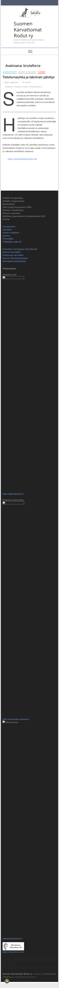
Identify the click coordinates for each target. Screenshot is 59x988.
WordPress (7, 977)
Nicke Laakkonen (11, 82)
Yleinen (41, 72)
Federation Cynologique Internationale (20, 249)
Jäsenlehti (7, 229)
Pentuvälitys (8, 238)
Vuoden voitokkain (11, 232)
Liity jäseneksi (9, 226)
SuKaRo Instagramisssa (13, 201)
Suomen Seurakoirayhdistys (15, 258)
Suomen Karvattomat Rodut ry (28, 30)
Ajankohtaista (10, 72)
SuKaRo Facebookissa (13, 198)
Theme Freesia (50, 974)
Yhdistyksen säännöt (12, 241)
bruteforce (9, 87)
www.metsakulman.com (13, 951)
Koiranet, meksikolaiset (13, 210)
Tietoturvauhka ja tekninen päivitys (28, 77)
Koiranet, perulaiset (11, 213)
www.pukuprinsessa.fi (12, 938)
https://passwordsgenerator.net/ (22, 158)
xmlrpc (25, 87)
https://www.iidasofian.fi (13, 493)
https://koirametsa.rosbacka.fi (16, 719)
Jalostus (6, 235)
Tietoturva (18, 87)
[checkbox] (7, 981)
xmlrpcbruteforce (35, 87)
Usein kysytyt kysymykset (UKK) (17, 207)
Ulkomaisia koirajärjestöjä (14, 261)
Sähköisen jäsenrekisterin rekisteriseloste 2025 (24, 216)
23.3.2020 (26, 82)
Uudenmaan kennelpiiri (13, 255)
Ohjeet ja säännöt (27, 72)
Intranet (6, 219)
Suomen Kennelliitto (12, 252)
